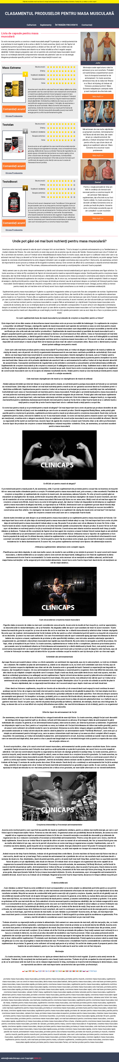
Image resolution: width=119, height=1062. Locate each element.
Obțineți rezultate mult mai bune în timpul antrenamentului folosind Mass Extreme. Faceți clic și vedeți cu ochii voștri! (59, 1)
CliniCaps (93, 971)
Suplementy (45, 25)
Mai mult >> (98, 96)
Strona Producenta (13, 116)
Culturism (31, 25)
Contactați (87, 25)
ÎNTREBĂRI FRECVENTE (66, 25)
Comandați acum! (14, 109)
